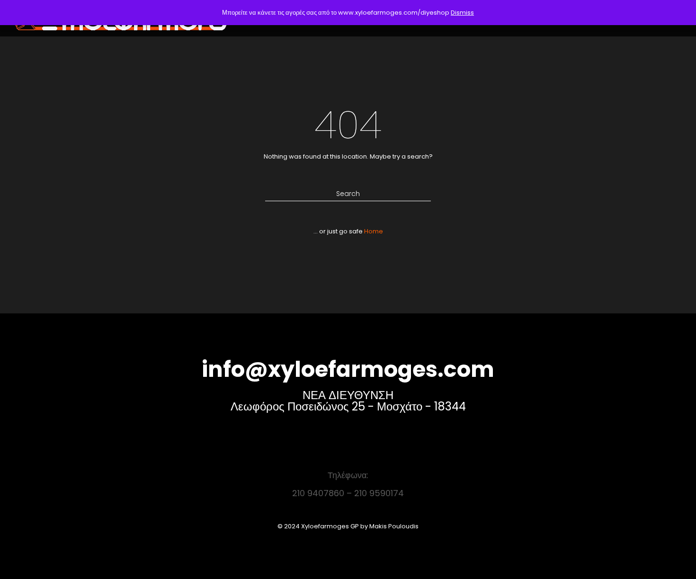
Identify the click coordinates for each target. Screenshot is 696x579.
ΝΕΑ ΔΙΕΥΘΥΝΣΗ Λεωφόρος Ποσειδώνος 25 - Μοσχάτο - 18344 (348, 400)
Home (373, 231)
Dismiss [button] (462, 12)
